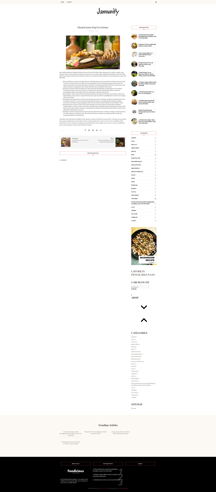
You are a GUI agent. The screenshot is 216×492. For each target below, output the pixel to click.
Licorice (133, 192)
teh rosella (134, 214)
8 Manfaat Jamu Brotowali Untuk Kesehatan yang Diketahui (145, 64)
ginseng (133, 151)
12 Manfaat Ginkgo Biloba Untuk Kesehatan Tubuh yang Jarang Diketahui (147, 83)
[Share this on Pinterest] (93, 130)
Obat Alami (134, 198)
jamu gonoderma (136, 165)
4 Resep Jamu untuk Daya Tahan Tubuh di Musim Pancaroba (145, 54)
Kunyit (133, 178)
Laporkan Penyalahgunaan (143, 273)
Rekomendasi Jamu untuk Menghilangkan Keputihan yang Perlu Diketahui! (143, 384)
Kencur (133, 175)
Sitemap (69, 2)
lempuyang (134, 185)
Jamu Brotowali (135, 158)
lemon (133, 181)
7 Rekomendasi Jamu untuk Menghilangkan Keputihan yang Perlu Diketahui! (147, 36)
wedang (133, 220)
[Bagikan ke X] (89, 130)
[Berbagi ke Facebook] (85, 130)
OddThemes (123, 488)
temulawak (134, 217)
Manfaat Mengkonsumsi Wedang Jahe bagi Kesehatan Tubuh (146, 111)
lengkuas (133, 188)
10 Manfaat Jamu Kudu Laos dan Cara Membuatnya (146, 92)
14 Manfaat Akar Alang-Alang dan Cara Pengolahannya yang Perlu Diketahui (147, 121)
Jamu (132, 154)
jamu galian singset (136, 161)
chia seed (134, 144)
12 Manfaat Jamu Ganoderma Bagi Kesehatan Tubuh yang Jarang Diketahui (146, 102)
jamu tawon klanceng (137, 171)
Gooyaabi (104, 488)
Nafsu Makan (135, 195)
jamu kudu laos (135, 168)
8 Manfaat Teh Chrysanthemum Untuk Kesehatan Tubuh (147, 45)
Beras (133, 141)
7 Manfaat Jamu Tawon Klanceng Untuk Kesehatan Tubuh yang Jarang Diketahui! (146, 74)
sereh (132, 207)
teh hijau (133, 210)
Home (62, 2)
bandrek (133, 138)
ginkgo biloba (135, 148)
